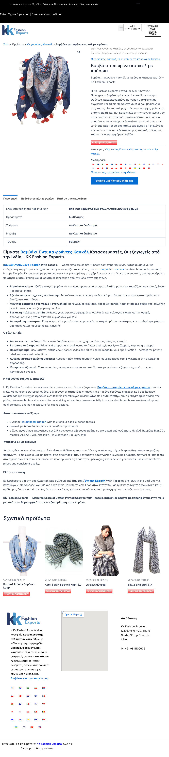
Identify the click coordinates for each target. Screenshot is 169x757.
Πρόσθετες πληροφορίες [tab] (37, 198)
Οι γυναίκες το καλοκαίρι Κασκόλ (139, 59)
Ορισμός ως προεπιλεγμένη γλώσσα (113, 172)
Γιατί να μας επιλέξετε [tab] (72, 198)
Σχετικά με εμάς (18, 14)
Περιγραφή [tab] (10, 198)
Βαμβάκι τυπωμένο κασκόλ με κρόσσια (123, 387)
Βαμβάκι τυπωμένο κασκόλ (21, 264)
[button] (138, 2)
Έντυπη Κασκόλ (94, 480)
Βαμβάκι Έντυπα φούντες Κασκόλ (54, 252)
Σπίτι (3, 14)
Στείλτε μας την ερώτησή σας (114, 180)
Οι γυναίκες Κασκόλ (39, 44)
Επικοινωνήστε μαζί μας (47, 14)
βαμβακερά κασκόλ (33, 421)
